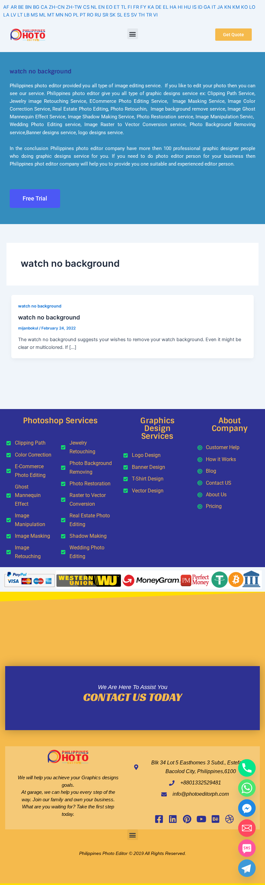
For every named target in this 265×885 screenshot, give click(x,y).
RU (98, 15)
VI (155, 15)
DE (158, 7)
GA (207, 7)
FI (130, 7)
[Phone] (247, 768)
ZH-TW (74, 7)
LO (252, 7)
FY (143, 7)
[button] (132, 33)
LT (20, 15)
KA (151, 7)
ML (42, 15)
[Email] (247, 828)
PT (83, 15)
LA (6, 15)
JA (220, 7)
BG (36, 7)
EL (165, 7)
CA (44, 7)
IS (194, 7)
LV (13, 15)
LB (26, 15)
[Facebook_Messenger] (247, 808)
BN (28, 7)
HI (180, 7)
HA (173, 7)
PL (76, 15)
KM (236, 7)
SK (113, 15)
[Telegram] (247, 868)
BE (21, 7)
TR (149, 15)
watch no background (39, 306)
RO (90, 15)
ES (127, 15)
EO (109, 7)
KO (244, 7)
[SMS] (247, 848)
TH (141, 15)
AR (14, 7)
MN (59, 15)
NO (68, 15)
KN (227, 7)
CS (86, 7)
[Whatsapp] (247, 788)
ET (117, 7)
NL (94, 7)
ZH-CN (57, 7)
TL (123, 7)
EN (101, 7)
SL (119, 15)
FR (136, 7)
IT (214, 7)
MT (50, 15)
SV (134, 15)
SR (105, 15)
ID (200, 7)
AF (6, 7)
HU (187, 7)
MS (34, 15)
